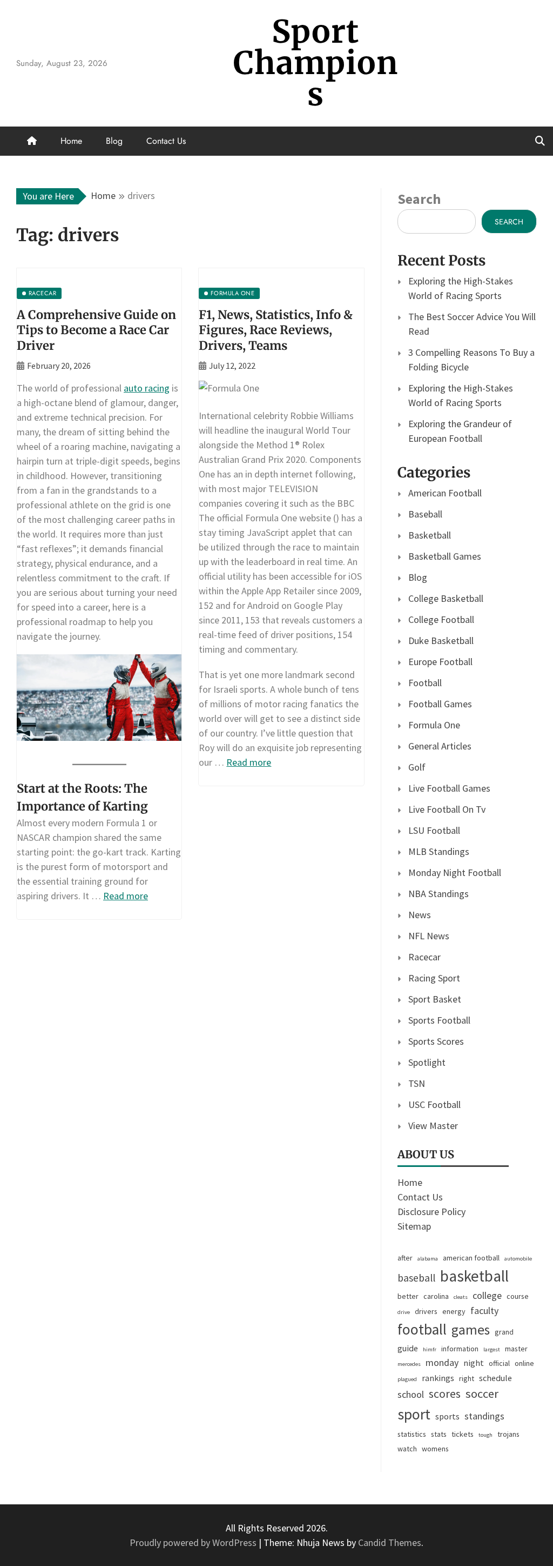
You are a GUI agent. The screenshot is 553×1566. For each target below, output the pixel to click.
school (410, 1394)
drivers (426, 1311)
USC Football (434, 1104)
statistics (411, 1434)
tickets (462, 1434)
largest (491, 1349)
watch (407, 1449)
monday (442, 1362)
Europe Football (440, 661)
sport (413, 1414)
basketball (474, 1276)
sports (447, 1416)
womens (435, 1449)
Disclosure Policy (431, 1211)
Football (425, 682)
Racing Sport (434, 978)
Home (71, 141)
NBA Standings (438, 893)
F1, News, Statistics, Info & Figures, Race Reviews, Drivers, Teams (276, 330)
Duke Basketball (441, 640)
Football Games (440, 704)
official (499, 1363)
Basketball (429, 535)
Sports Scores (436, 1041)
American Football (445, 493)
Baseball (425, 514)
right (466, 1378)
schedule (495, 1377)
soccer (482, 1393)
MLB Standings (438, 851)
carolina (436, 1296)
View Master (433, 1125)
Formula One (434, 725)
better (408, 1296)
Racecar (424, 957)
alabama (427, 1258)
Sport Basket (434, 999)
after (405, 1258)
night (473, 1362)
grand (504, 1332)
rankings (438, 1377)
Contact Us (166, 141)
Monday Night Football (454, 872)
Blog (114, 141)
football (422, 1329)
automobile (518, 1258)
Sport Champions (315, 63)
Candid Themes (389, 1542)
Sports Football (439, 1020)
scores (445, 1393)
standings (484, 1416)
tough (485, 1434)
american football (471, 1258)
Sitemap (414, 1226)
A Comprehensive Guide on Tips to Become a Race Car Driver (96, 330)
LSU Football (434, 830)
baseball (416, 1277)
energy (454, 1311)
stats (439, 1434)
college (487, 1295)
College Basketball (445, 598)
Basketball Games (444, 556)
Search (419, 199)
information (459, 1348)
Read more (125, 896)
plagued (407, 1379)
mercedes (409, 1364)
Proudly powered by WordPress (194, 1542)
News (419, 914)
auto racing (147, 388)
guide (407, 1348)
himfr (429, 1349)
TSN (416, 1083)
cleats (461, 1296)
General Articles (439, 746)
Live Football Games (449, 788)
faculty (484, 1310)
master (516, 1348)
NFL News (428, 936)
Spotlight (427, 1062)
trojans (508, 1434)
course (518, 1296)
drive (403, 1312)
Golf (417, 767)
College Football (441, 619)
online (524, 1363)
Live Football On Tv (446, 809)
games (470, 1329)
